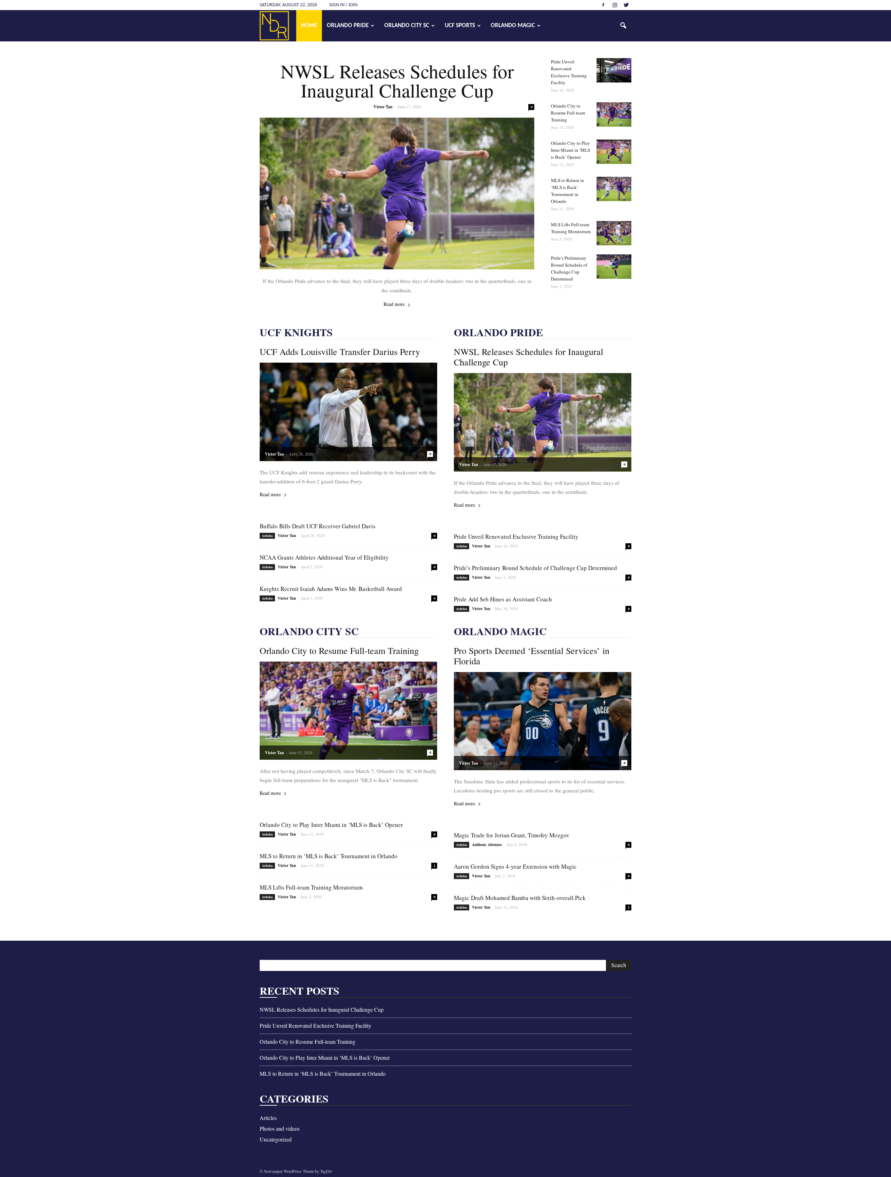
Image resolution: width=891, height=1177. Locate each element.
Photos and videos (280, 1128)
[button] (623, 25)
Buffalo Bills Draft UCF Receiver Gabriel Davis (318, 526)
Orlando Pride (348, 26)
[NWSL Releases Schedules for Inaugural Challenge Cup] (397, 193)
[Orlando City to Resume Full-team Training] (614, 114)
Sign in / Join (343, 5)
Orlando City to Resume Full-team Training (568, 113)
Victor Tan (383, 107)
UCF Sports (460, 26)
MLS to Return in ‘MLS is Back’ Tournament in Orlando (328, 856)
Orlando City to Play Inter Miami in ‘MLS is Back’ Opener (570, 150)
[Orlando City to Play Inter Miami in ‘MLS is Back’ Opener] (614, 152)
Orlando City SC (406, 26)
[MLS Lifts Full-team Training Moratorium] (614, 233)
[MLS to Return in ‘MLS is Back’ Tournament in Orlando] (614, 189)
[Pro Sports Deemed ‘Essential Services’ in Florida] (542, 721)
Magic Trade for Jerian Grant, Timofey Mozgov (511, 835)
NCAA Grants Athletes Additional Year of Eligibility (324, 557)
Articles (267, 535)
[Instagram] (614, 5)
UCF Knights (296, 332)
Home (309, 26)
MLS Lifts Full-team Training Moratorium (311, 887)
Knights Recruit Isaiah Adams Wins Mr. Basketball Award (331, 589)
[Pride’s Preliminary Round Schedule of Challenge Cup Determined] (614, 266)
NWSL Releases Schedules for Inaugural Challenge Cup (397, 80)
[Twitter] (626, 5)
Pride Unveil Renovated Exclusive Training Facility (516, 536)
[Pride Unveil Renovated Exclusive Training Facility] (614, 70)
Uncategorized (276, 1139)
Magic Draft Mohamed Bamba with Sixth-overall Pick (520, 898)
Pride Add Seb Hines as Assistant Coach (503, 599)
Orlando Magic (513, 26)
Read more (394, 304)
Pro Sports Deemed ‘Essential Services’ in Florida (531, 656)
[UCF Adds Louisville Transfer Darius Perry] (348, 412)
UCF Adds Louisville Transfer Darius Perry (340, 351)
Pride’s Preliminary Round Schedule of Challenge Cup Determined (535, 568)
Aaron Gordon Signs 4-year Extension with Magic (515, 866)
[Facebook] (603, 5)
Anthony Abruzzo (487, 844)
